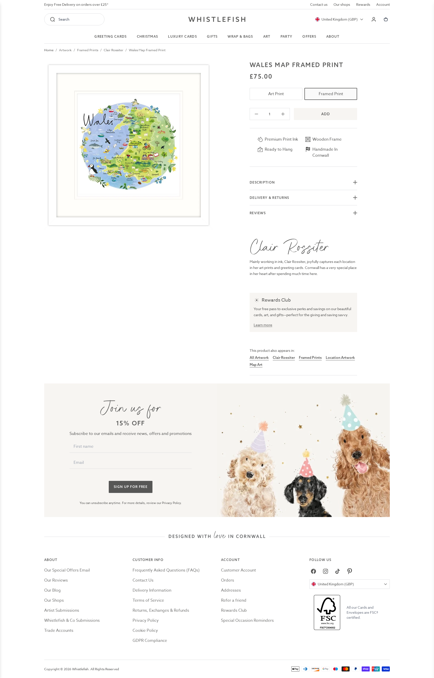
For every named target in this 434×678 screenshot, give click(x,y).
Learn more (263, 324)
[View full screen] (128, 145)
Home (48, 50)
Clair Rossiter (113, 50)
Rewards (363, 4)
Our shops (342, 4)
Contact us (319, 4)
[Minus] (256, 114)
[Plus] (283, 114)
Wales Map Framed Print (147, 50)
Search (64, 19)
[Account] (374, 19)
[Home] (216, 19)
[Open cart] (386, 19)
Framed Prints (87, 50)
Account (383, 4)
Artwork (65, 50)
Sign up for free (130, 487)
